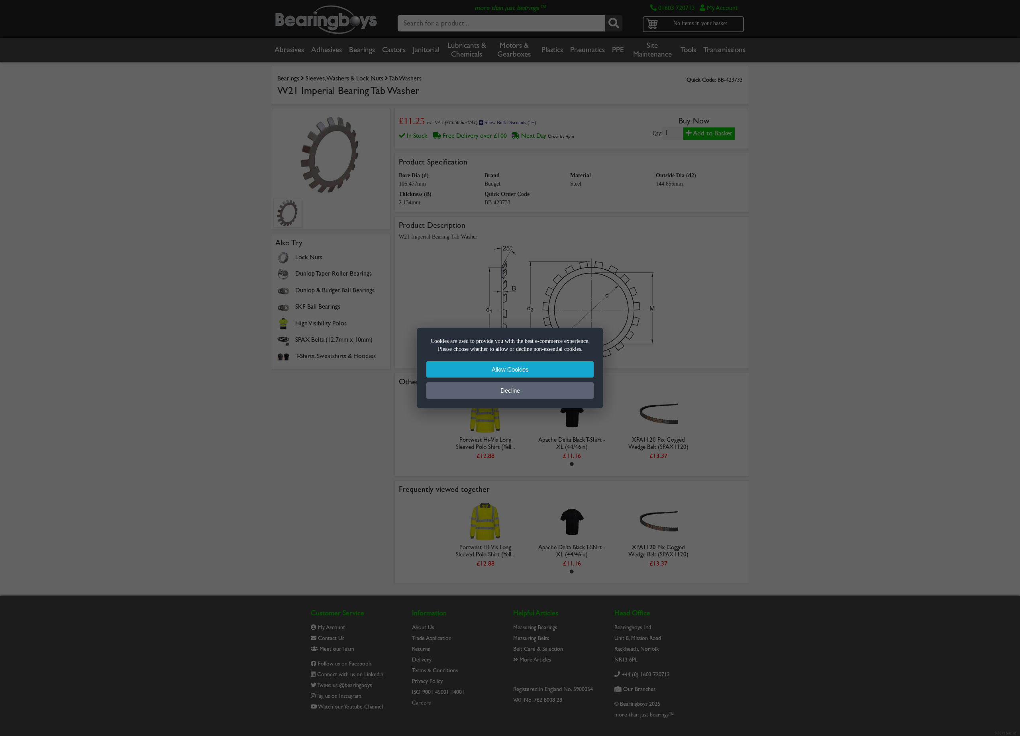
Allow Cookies (510, 369)
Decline (510, 390)
